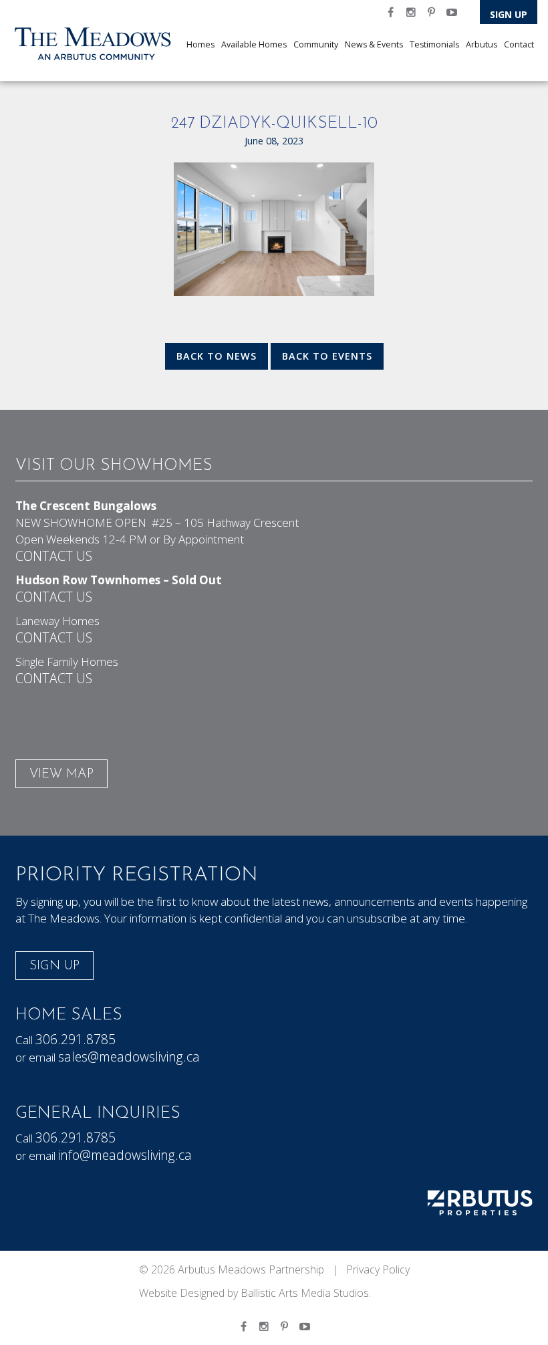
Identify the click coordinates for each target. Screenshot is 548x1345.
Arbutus (481, 44)
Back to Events (327, 356)
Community (315, 44)
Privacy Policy (378, 1269)
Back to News (216, 356)
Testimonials (434, 44)
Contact (519, 44)
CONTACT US (53, 556)
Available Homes (254, 44)
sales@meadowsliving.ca (129, 1057)
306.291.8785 (75, 1039)
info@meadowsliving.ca (125, 1155)
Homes (200, 44)
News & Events (374, 44)
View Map (61, 774)
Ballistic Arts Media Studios (305, 1293)
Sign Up (508, 14)
